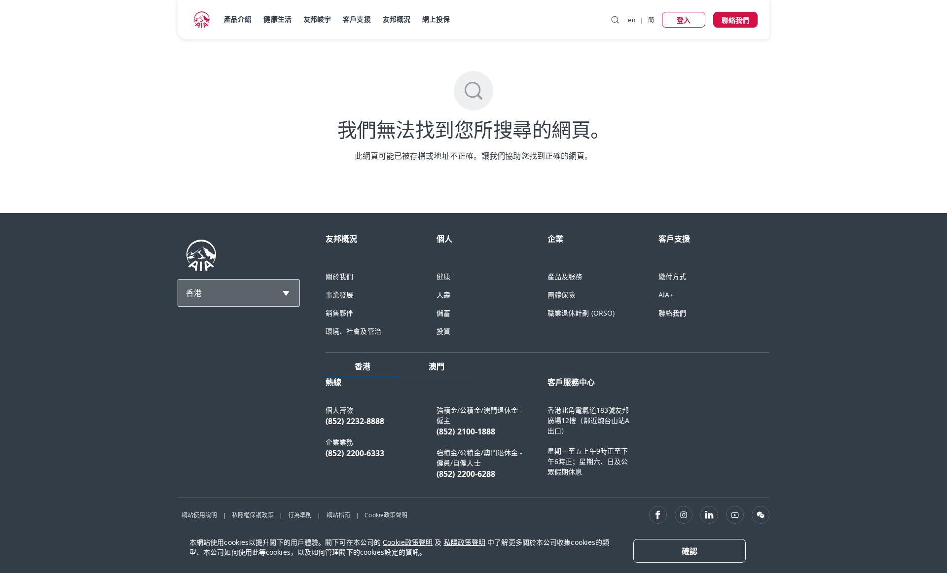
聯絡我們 (672, 313)
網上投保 (436, 19)
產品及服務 (565, 276)
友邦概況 (396, 19)
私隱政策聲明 (465, 542)
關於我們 (339, 276)
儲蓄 (443, 313)
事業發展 (339, 294)
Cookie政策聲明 (385, 515)
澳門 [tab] (436, 366)
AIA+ (665, 294)
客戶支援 (356, 19)
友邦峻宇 (317, 19)
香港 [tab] (362, 366)
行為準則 (300, 515)
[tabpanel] (547, 433)
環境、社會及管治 (353, 331)
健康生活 (277, 19)
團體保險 (561, 294)
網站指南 (338, 515)
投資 (443, 331)
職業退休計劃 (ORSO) (581, 313)
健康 (443, 276)
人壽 (443, 294)
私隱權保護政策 (253, 515)
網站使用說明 (200, 515)
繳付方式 (672, 276)
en (631, 20)
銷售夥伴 (339, 313)
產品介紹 (238, 19)
